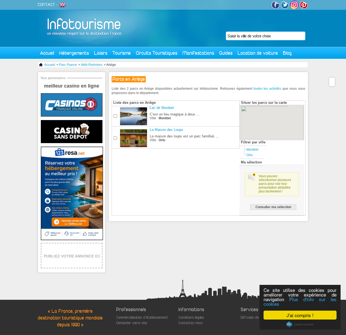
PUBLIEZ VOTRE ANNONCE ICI (72, 256)
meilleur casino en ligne (71, 86)
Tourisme (121, 53)
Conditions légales (191, 317)
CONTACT (46, 4)
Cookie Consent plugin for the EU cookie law (300, 324)
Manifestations (198, 53)
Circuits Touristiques (156, 53)
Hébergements (74, 53)
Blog (287, 53)
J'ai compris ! (300, 315)
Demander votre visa (131, 323)
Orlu (250, 155)
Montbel (252, 150)
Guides (225, 53)
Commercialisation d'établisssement (142, 317)
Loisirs (100, 53)
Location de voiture (258, 53)
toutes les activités (267, 89)
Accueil (47, 53)
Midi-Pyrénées (91, 65)
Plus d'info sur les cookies (300, 301)
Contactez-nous (190, 323)
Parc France (68, 65)
